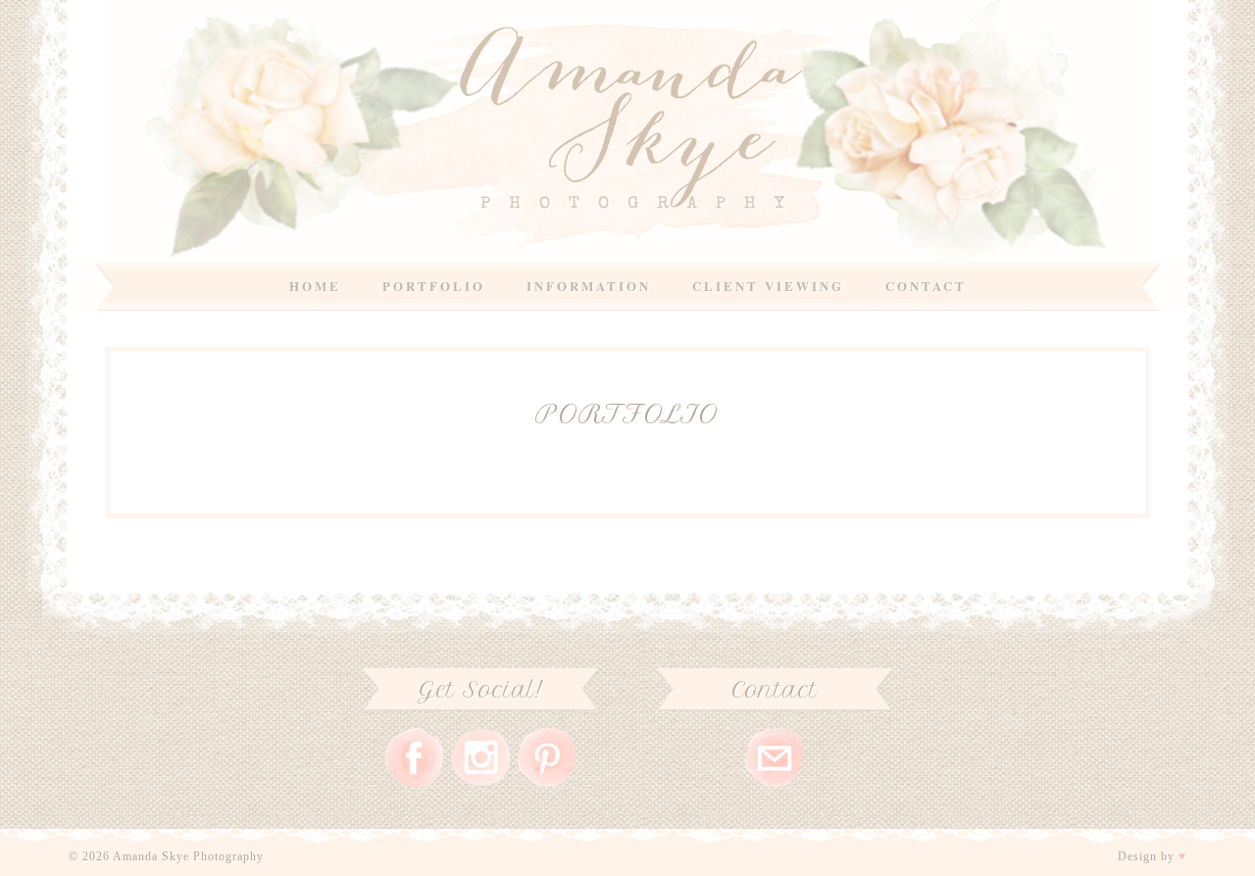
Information (589, 285)
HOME (315, 285)
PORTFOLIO (433, 285)
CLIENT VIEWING (768, 285)
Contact (926, 285)
